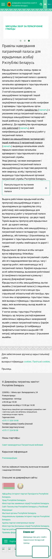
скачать (43, 109)
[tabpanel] (26, 27)
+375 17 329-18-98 (10, 420)
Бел (49, 4)
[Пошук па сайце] (41, 4)
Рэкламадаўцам (9, 458)
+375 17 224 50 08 (10, 430)
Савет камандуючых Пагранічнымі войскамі (22, 444)
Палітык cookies (41, 361)
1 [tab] (20, 40)
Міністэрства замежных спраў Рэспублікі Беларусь (25, 503)
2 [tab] (24, 40)
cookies (27, 361)
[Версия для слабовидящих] (45, 4)
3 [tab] (29, 40)
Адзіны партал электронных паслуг (18, 522)
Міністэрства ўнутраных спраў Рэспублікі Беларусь (25, 526)
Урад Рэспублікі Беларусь (14, 500)
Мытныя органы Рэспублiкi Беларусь (19, 513)
